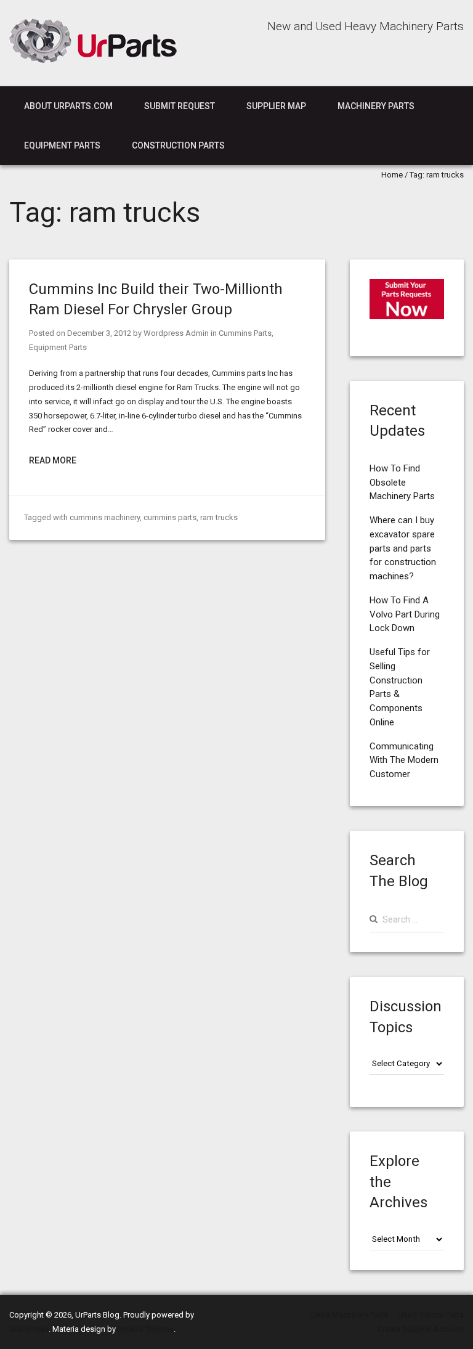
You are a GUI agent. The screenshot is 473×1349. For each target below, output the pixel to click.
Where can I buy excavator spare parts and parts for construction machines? (403, 548)
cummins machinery (105, 517)
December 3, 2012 (99, 333)
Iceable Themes (146, 1329)
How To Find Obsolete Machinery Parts (402, 482)
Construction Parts (178, 145)
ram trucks (219, 517)
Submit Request (179, 106)
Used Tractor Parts (431, 1314)
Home (392, 174)
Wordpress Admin (176, 333)
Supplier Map (276, 106)
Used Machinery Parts (349, 1314)
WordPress (29, 1329)
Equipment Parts (62, 145)
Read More (52, 460)
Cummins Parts (245, 333)
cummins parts (170, 517)
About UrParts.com (68, 106)
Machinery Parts (376, 106)
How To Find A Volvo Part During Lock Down (405, 614)
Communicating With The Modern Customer (404, 760)
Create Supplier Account (421, 1329)
